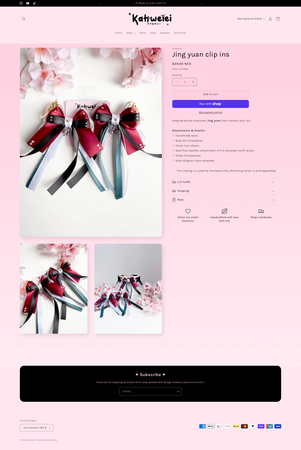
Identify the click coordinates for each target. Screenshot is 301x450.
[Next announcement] (201, 3)
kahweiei (32, 440)
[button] (24, 19)
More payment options (210, 112)
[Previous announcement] (99, 3)
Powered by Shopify (47, 440)
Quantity (177, 75)
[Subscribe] (178, 391)
